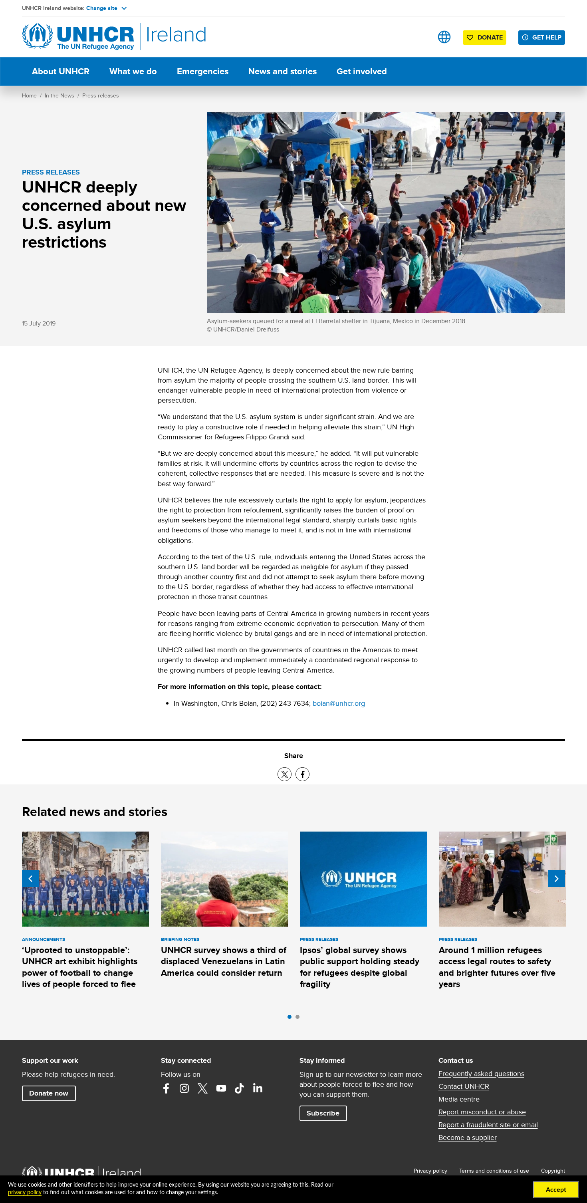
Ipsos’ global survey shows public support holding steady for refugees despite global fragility (359, 967)
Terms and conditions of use (494, 1171)
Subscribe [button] (323, 1113)
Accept (556, 1190)
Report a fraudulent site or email (488, 1124)
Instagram (184, 1088)
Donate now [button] (48, 1093)
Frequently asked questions (481, 1073)
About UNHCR (60, 71)
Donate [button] (490, 37)
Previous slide (30, 878)
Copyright (553, 1171)
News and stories (282, 71)
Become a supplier (467, 1137)
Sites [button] (444, 37)
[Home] (78, 37)
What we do (133, 71)
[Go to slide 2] (299, 1019)
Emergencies (202, 71)
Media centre (459, 1099)
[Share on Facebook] (302, 774)
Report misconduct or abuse (482, 1112)
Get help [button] (546, 37)
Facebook (166, 1088)
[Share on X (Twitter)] (285, 774)
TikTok (239, 1088)
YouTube (221, 1088)
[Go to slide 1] (291, 1019)
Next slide (556, 878)
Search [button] (419, 37)
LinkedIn (258, 1088)
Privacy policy (430, 1171)
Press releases (100, 95)
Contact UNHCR (463, 1086)
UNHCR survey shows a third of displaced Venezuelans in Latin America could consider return (223, 961)
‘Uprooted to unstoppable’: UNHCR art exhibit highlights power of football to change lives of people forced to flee (79, 967)
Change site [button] (101, 8)
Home (29, 95)
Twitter (203, 1088)
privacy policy (25, 1192)
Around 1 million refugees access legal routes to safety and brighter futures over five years (497, 967)
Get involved (362, 71)
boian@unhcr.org (339, 703)
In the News (59, 95)
